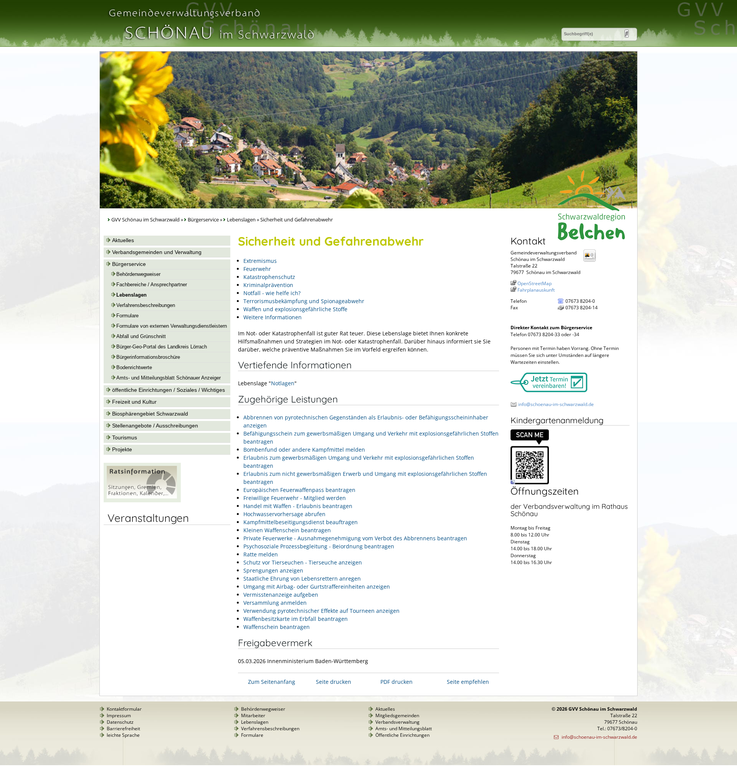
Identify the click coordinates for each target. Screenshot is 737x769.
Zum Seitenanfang (271, 681)
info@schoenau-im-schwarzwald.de (556, 404)
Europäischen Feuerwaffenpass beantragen (299, 489)
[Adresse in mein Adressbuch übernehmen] (591, 261)
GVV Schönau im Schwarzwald (145, 219)
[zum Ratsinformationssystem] (142, 500)
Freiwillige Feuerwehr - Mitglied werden (294, 498)
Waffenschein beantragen (276, 626)
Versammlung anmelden (275, 602)
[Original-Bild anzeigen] (530, 482)
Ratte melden (260, 554)
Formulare (127, 315)
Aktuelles (123, 240)
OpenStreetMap (534, 283)
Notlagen (282, 383)
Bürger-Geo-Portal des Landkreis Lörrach (161, 347)
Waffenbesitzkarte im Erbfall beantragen (295, 618)
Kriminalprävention (268, 285)
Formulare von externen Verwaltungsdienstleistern (171, 326)
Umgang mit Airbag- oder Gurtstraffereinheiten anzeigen (316, 586)
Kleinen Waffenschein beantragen (287, 530)
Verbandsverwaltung (397, 722)
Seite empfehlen (468, 681)
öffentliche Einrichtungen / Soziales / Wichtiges (168, 390)
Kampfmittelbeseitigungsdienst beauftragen (300, 522)
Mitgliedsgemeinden (397, 715)
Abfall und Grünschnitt (141, 336)
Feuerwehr (257, 268)
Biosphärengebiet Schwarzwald (150, 414)
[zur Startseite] (211, 43)
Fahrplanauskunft (536, 290)
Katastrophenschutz (269, 277)
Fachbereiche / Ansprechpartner (151, 284)
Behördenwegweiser (138, 274)
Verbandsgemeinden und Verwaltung (157, 252)
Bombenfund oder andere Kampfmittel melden (304, 449)
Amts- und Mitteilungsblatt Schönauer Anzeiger (168, 378)
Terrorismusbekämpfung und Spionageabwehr (303, 301)
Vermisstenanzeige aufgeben (280, 594)
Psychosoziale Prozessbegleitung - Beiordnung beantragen (318, 546)
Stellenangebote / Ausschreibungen (155, 425)
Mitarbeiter (253, 715)
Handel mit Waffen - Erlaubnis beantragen (297, 506)
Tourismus (124, 437)
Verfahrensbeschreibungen (145, 305)
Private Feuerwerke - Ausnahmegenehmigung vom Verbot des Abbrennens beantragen (355, 538)
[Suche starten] (627, 34)
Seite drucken (333, 681)
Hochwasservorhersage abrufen (284, 514)
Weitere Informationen (272, 317)
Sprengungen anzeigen (273, 570)
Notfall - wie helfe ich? (272, 293)
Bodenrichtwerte (134, 367)
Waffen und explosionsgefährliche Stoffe (295, 309)
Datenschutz (120, 722)
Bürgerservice (203, 219)
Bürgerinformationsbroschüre (148, 357)
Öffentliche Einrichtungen (402, 735)
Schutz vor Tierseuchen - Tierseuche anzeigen (302, 562)
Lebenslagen (241, 219)
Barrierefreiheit (123, 728)
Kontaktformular (124, 709)
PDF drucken (396, 681)
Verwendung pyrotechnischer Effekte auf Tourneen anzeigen (321, 610)
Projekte (122, 449)
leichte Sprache (123, 735)
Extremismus (260, 260)
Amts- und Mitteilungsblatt (403, 728)
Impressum (119, 715)
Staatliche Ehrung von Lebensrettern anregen (302, 578)
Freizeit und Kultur (134, 402)
